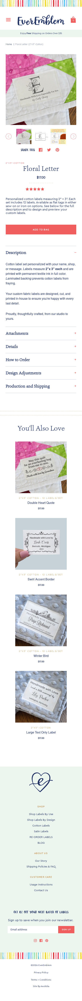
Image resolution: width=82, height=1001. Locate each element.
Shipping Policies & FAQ (41, 866)
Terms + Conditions (41, 980)
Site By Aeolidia (41, 986)
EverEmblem (44, 965)
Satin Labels (41, 831)
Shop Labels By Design (41, 820)
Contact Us (41, 890)
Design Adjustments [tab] (23, 373)
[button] (35, 189)
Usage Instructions (41, 884)
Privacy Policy (41, 972)
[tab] (41, 252)
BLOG (41, 843)
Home (9, 44)
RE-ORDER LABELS (41, 837)
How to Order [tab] (18, 359)
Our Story (41, 861)
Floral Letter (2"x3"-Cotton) (29, 44)
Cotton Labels (41, 825)
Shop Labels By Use (41, 814)
